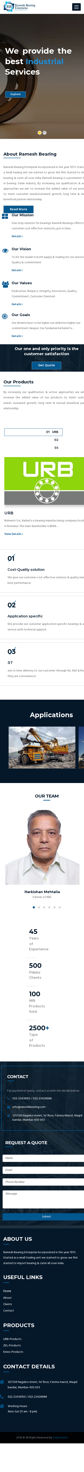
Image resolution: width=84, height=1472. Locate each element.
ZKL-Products (12, 1346)
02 (56, 440)
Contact (8, 1311)
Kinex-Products (13, 1352)
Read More (18, 209)
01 (52, 432)
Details (17, 236)
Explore (15, 94)
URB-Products (12, 1339)
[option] (42, 76)
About (7, 1298)
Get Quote (46, 365)
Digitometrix (60, 1437)
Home (7, 1291)
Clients (7, 1304)
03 (56, 448)
